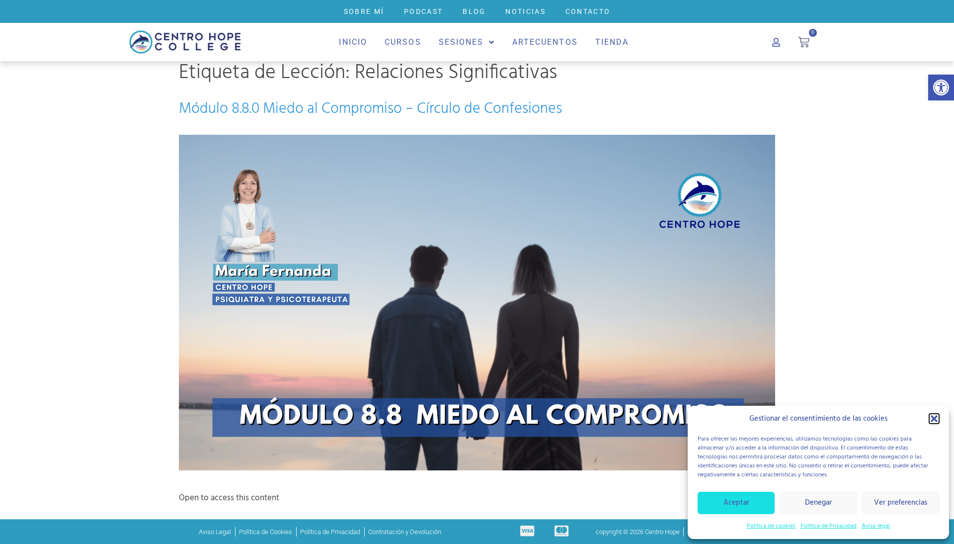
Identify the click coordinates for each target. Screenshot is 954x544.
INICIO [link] (353, 42)
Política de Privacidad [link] (828, 526)
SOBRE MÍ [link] (364, 11)
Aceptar (736, 503)
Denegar (818, 503)
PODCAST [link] (423, 11)
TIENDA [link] (612, 42)
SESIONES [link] (461, 42)
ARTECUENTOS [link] (545, 42)
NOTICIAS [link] (525, 11)
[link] (941, 87)
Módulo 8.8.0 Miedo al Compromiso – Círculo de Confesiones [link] (370, 109)
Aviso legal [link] (876, 526)
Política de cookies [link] (771, 526)
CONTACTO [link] (587, 11)
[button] (934, 419)
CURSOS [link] (403, 42)
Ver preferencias (900, 503)
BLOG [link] (474, 11)
